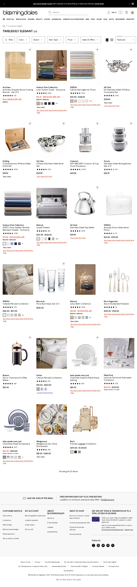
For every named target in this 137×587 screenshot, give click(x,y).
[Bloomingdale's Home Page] (20, 13)
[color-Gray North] (15, 457)
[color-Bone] (42, 238)
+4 (22, 315)
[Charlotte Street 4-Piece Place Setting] (85, 353)
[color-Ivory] (8, 243)
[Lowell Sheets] (51, 203)
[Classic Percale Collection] (51, 353)
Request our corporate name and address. (92, 575)
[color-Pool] (79, 317)
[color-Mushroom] (75, 101)
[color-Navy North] (4, 457)
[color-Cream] (72, 452)
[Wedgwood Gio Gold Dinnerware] (51, 419)
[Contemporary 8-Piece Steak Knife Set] (18, 139)
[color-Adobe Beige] (38, 103)
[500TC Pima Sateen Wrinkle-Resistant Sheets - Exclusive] (18, 203)
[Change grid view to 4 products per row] (107, 40)
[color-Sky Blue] (86, 317)
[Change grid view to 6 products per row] (112, 39)
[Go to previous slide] (4, 3)
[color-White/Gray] (38, 389)
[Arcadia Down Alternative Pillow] (119, 203)
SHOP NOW (99, 4)
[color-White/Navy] (42, 389)
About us (50, 518)
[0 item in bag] (132, 12)
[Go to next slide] (129, 3)
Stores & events (75, 534)
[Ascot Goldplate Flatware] (119, 279)
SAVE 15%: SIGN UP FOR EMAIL (40, 498)
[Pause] (132, 3)
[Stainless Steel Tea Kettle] (85, 203)
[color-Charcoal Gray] (45, 103)
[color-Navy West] (19, 457)
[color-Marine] (15, 243)
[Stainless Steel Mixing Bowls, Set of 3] (119, 139)
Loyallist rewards (31, 520)
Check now (128, 530)
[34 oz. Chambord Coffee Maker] (18, 353)
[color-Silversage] (79, 101)
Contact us (7, 520)
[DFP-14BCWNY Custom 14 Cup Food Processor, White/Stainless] (85, 139)
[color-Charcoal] (19, 243)
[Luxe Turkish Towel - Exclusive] (51, 65)
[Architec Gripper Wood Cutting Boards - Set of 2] (18, 65)
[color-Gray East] (12, 457)
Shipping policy (9, 534)
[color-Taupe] (83, 101)
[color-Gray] (15, 315)
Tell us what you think (11, 538)
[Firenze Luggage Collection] (85, 419)
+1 (22, 244)
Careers (50, 527)
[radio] (38, 103)
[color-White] (4, 243)
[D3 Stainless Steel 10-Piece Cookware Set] (119, 65)
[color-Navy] (49, 238)
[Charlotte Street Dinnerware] (18, 419)
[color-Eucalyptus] (79, 452)
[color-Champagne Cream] (72, 317)
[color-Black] (49, 103)
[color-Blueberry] (53, 103)
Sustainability (52, 532)
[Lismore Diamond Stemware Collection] (119, 353)
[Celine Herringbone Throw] (85, 65)
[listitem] (68, 3)
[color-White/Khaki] (45, 389)
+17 (57, 103)
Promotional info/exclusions (112, 530)
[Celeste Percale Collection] (18, 279)
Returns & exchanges (10, 529)
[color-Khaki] (53, 238)
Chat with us (7, 516)
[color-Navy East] (8, 457)
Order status (30, 525)
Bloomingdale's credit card (35, 516)
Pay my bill (29, 529)
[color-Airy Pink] (42, 103)
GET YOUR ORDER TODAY (42, 4)
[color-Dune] (83, 317)
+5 (90, 318)
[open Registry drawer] (126, 12)
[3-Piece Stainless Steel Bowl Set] (51, 139)
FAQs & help (7, 525)
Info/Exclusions (107, 500)
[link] (18, 94)
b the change (52, 523)
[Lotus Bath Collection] (85, 279)
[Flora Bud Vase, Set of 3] (51, 279)
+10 (90, 101)
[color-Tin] (86, 101)
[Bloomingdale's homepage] (4, 26)
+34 (57, 239)
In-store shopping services (80, 523)
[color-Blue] (12, 315)
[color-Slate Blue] (72, 101)
